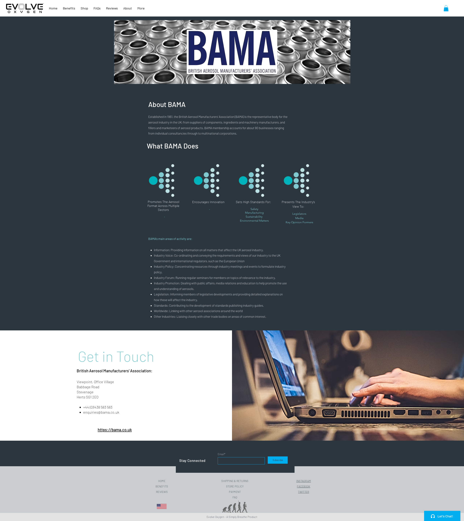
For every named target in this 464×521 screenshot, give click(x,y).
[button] (446, 8)
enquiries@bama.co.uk (101, 412)
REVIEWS (162, 491)
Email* (221, 454)
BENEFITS (162, 486)
